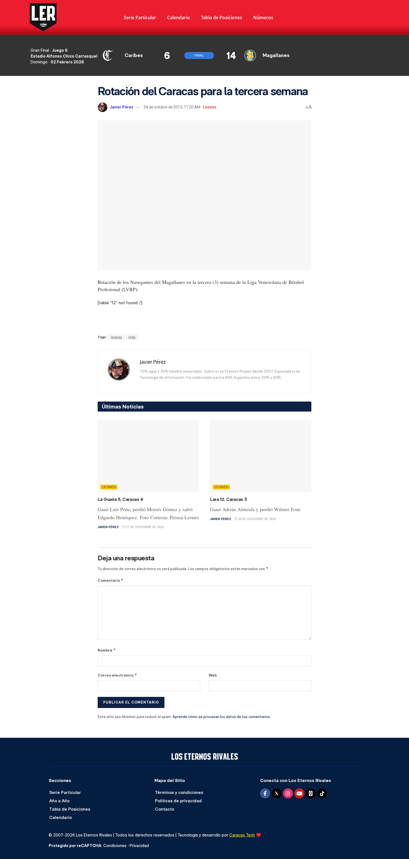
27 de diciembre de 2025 (144, 527)
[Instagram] (288, 793)
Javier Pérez (121, 107)
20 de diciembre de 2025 (256, 519)
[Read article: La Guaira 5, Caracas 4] (148, 456)
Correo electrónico (117, 675)
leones (116, 337)
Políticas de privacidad (178, 800)
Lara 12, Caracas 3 (228, 499)
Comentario (111, 580)
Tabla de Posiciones (221, 17)
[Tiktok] (322, 793)
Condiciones (115, 845)
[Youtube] (299, 793)
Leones (209, 107)
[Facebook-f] (265, 793)
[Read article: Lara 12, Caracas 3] (260, 456)
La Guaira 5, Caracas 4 (120, 499)
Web (213, 675)
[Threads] (311, 793)
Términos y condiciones (179, 792)
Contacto (164, 809)
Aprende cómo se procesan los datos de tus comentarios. (222, 716)
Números (263, 17)
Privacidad (139, 845)
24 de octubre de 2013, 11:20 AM (172, 107)
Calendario (178, 17)
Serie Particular (140, 17)
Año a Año (59, 800)
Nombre (107, 650)
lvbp (132, 337)
